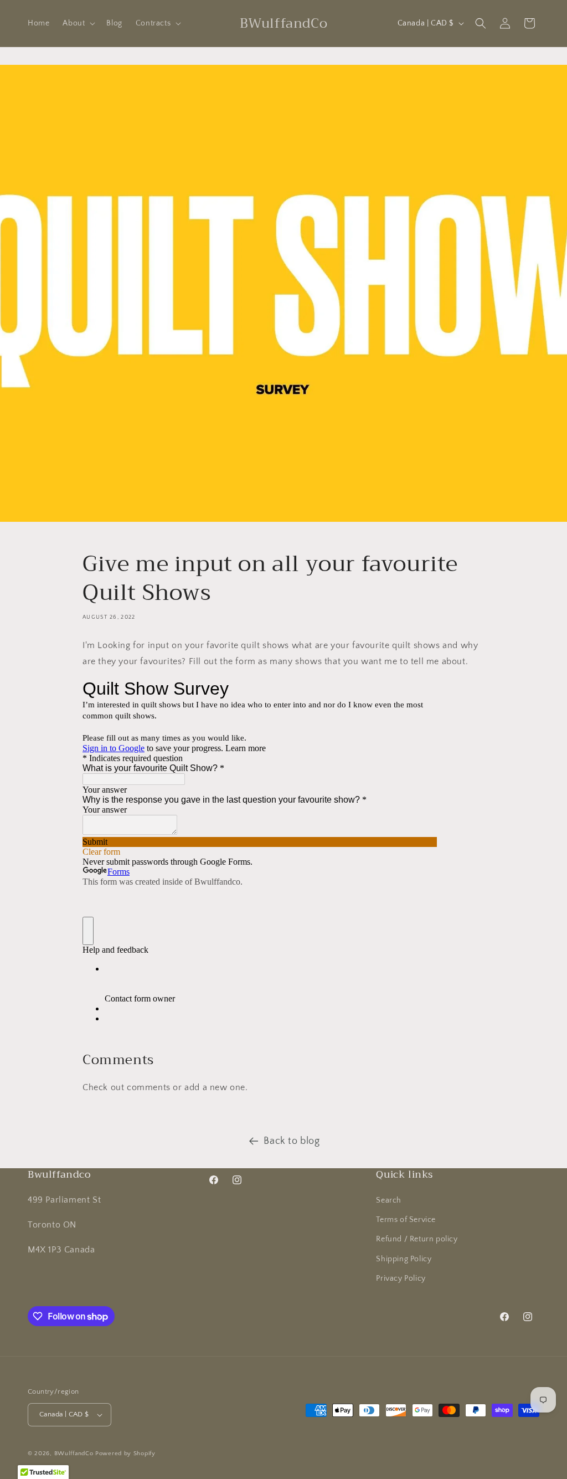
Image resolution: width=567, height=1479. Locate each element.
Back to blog (291, 1141)
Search (388, 1200)
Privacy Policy (400, 1278)
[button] (78, 23)
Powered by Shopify (125, 1453)
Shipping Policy (403, 1259)
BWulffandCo (74, 1453)
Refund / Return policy (416, 1239)
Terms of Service (406, 1219)
